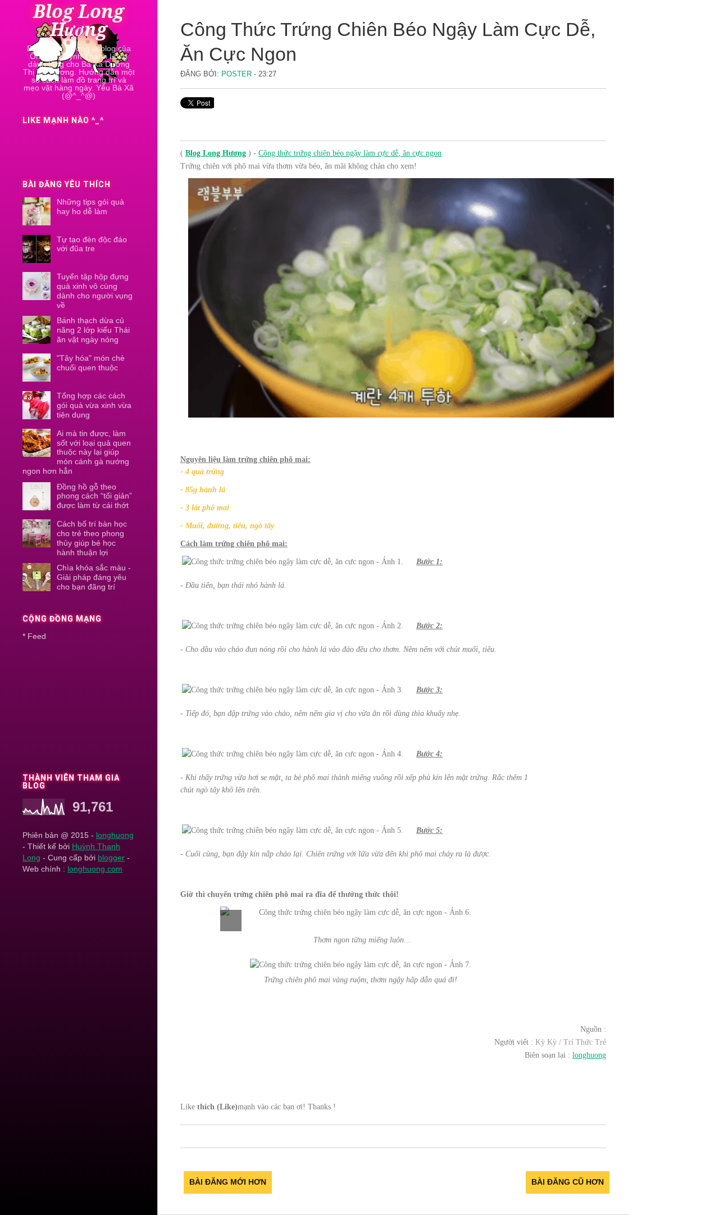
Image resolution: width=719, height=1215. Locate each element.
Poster (237, 74)
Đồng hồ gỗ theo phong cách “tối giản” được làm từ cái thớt (94, 496)
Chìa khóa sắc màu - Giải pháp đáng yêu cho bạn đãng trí (94, 577)
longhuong (115, 835)
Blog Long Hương (78, 20)
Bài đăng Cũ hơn (567, 1181)
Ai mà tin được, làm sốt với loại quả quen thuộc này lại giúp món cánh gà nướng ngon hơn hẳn (76, 452)
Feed (37, 636)
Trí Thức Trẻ (584, 1042)
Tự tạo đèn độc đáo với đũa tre (92, 244)
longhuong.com (94, 868)
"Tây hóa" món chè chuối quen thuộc (91, 362)
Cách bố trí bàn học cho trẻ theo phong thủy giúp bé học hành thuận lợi (92, 537)
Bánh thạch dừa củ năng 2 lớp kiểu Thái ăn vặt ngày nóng (93, 330)
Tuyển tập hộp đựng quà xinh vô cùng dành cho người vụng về (95, 290)
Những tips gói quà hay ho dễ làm (90, 206)
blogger (111, 857)
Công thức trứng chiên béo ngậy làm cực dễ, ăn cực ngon (350, 153)
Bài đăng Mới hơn (227, 1181)
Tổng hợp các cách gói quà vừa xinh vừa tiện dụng (94, 405)
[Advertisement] (77, 703)
